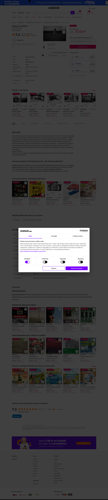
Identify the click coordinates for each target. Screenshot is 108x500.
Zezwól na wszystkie (76, 268)
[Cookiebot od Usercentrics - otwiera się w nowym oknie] (81, 231)
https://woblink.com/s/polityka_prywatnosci (33, 251)
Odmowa (53, 268)
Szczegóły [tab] (54, 236)
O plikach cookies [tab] (78, 236)
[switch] (45, 262)
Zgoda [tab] (30, 236)
